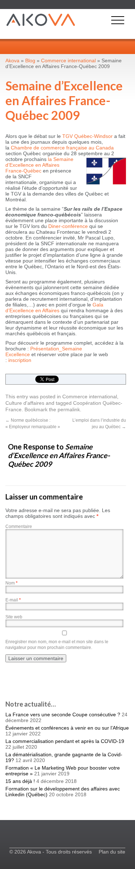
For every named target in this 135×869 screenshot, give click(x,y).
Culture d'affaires (24, 403)
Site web (13, 616)
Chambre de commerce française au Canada (62, 148)
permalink (69, 409)
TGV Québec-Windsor (87, 136)
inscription (19, 360)
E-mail (13, 600)
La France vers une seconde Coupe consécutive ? (62, 714)
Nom (11, 583)
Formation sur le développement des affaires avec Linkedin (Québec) (62, 791)
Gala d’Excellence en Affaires (54, 307)
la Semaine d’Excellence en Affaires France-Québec (39, 165)
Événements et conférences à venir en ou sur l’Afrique (67, 728)
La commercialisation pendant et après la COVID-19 (64, 741)
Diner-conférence (68, 226)
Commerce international (89, 396)
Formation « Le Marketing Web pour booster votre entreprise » (62, 770)
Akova (12, 60)
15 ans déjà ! (20, 781)
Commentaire (18, 526)
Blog (30, 60)
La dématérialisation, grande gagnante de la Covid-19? (63, 757)
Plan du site (112, 852)
